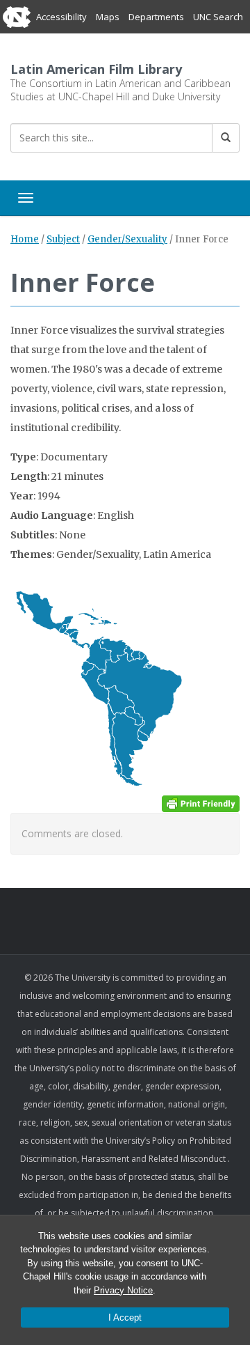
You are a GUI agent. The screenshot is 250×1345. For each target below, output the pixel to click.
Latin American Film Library (96, 69)
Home (24, 239)
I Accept (125, 1317)
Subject (63, 239)
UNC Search (218, 16)
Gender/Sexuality (127, 239)
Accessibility (61, 16)
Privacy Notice (123, 1290)
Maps (107, 16)
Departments (156, 16)
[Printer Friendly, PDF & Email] (201, 803)
